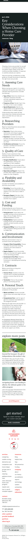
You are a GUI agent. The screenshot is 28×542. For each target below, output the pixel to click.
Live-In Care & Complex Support (7, 490)
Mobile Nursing (6, 459)
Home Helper (6, 467)
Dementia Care (6, 462)
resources (5, 38)
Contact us (21, 324)
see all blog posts (14, 401)
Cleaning (4, 474)
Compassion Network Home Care (13, 319)
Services (4, 454)
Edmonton (18, 492)
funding (17, 467)
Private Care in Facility (6, 470)
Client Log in (6, 521)
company (18, 470)
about (16, 472)
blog (11, 38)
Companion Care (7, 464)
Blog (16, 457)
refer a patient (7, 514)
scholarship (18, 487)
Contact (4, 496)
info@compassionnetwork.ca (11, 506)
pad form (5, 519)
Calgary (17, 490)
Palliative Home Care (6, 477)
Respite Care (5, 487)
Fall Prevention (19, 464)
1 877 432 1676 (8, 509)
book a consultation (14, 422)
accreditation (19, 477)
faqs (16, 462)
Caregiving (5, 457)
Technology (18, 482)
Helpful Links (18, 459)
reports (17, 479)
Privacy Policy (5, 538)
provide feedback (8, 516)
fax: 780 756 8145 (7, 511)
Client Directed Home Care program (6, 482)
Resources (18, 454)
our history (18, 474)
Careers (17, 484)
